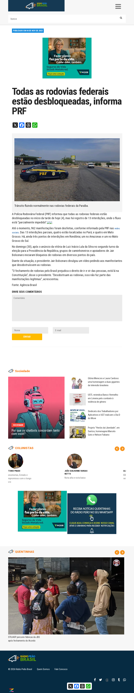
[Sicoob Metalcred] (67, 58)
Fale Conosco (61, 669)
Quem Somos (43, 669)
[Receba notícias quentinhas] (91, 511)
